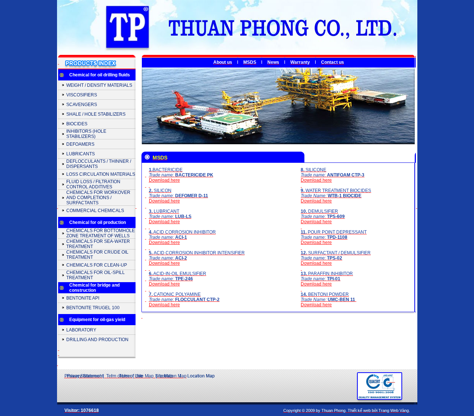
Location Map (173, 376)
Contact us (332, 62)
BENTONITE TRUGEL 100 (93, 307)
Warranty (300, 62)
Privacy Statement (82, 376)
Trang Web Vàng (393, 410)
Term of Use (118, 376)
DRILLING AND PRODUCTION (97, 339)
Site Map (145, 376)
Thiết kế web (359, 410)
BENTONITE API (82, 298)
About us (222, 62)
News (273, 62)
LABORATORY (81, 330)
